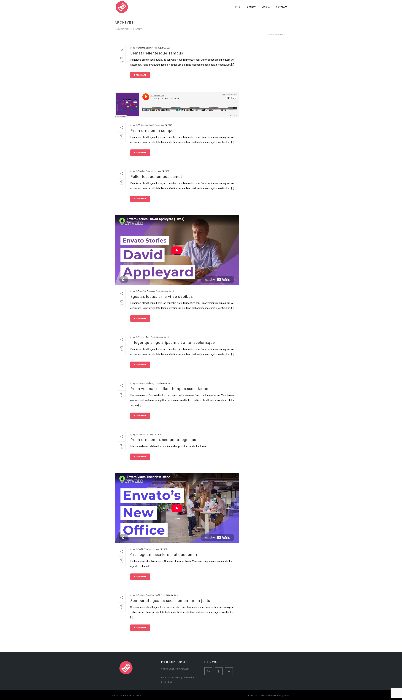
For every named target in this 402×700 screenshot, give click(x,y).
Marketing (150, 383)
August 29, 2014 (164, 48)
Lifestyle (141, 337)
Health (140, 549)
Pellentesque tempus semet (156, 176)
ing (134, 48)
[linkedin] (229, 671)
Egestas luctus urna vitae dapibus (161, 296)
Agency (251, 7)
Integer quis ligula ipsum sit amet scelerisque (172, 342)
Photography (143, 125)
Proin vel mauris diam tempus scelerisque (169, 388)
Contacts (281, 7)
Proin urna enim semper (152, 130)
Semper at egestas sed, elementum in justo (170, 600)
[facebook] (219, 671)
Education (142, 291)
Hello (237, 7)
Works (266, 7)
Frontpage (151, 291)
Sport (148, 48)
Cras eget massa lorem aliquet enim (163, 554)
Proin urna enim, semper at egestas (163, 440)
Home (271, 35)
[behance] (208, 671)
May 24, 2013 (166, 125)
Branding (141, 48)
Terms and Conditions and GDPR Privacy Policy (268, 696)
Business (141, 383)
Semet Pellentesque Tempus (156, 53)
